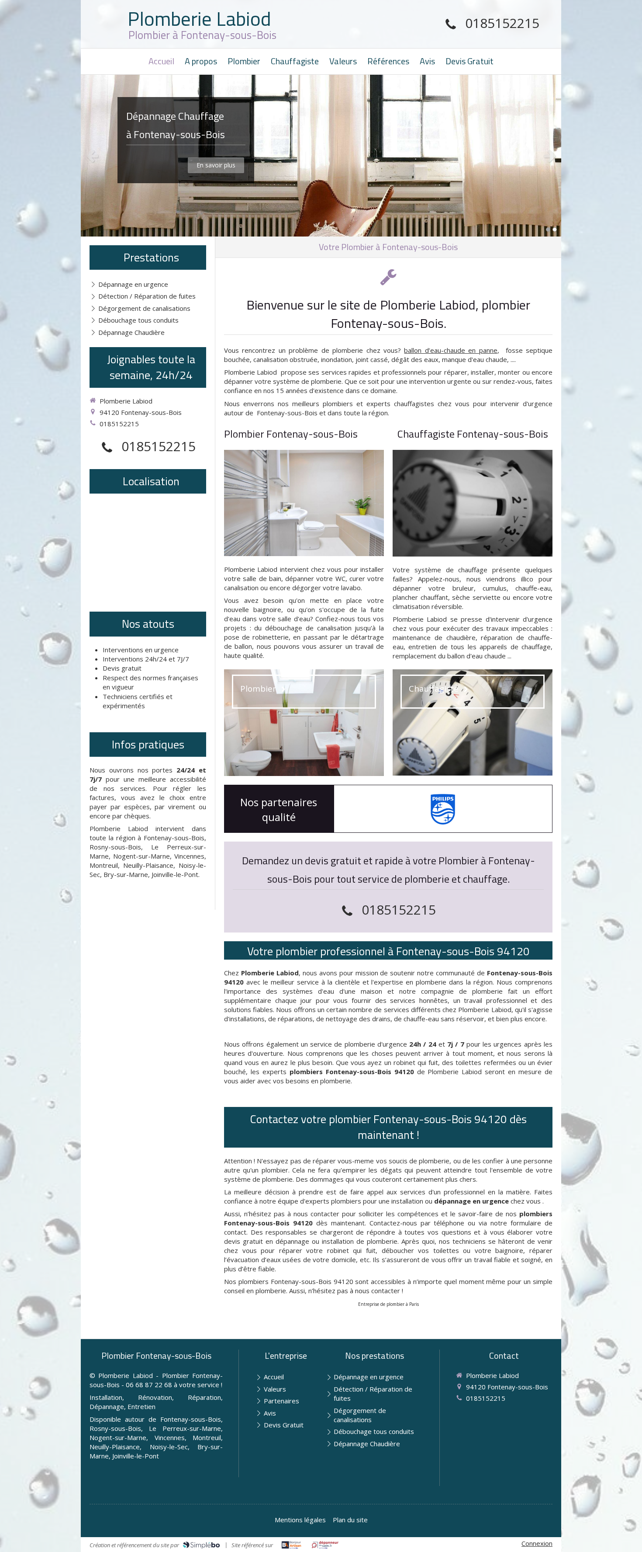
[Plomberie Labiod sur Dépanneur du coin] (325, 1545)
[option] (321, 156)
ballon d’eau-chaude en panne (450, 350)
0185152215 (502, 23)
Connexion (536, 1543)
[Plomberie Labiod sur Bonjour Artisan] (291, 1545)
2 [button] (554, 229)
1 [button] (548, 229)
